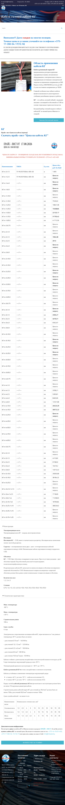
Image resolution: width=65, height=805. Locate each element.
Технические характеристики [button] (14, 596)
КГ (3, 129)
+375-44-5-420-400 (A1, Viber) (42, 3)
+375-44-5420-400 (55, 731)
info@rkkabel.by (9, 2)
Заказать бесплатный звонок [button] (48, 120)
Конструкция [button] (8, 526)
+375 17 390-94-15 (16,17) (10, 734)
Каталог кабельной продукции (36, 21)
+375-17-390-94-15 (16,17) (57, 2)
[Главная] (31, 8)
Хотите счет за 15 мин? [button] (32, 742)
